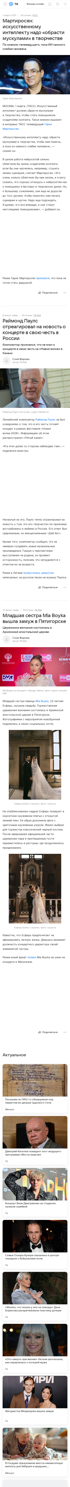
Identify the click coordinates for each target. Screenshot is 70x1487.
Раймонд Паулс (45, 419)
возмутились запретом (38, 572)
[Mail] (11, 4)
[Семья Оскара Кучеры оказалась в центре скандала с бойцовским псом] (35, 1244)
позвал (31, 957)
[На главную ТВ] (15, 4)
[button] (35, 75)
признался (42, 278)
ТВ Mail (37, 315)
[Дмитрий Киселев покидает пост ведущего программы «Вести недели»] (35, 1140)
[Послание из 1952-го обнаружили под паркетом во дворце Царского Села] (35, 1088)
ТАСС (35, 15)
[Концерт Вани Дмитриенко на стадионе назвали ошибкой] (35, 1192)
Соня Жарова (20, 359)
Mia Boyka (42, 701)
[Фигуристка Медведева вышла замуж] (35, 1400)
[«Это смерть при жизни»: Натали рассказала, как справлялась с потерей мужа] (35, 1348)
